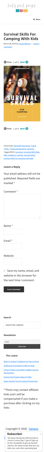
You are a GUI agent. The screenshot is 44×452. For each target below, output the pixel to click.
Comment (11, 191)
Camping (19, 152)
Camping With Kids (31, 152)
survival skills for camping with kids (18, 158)
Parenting (26, 145)
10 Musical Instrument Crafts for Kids (19, 365)
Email (8, 241)
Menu (38, 19)
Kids (5, 155)
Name (8, 226)
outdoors (12, 155)
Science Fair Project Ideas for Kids (18, 377)
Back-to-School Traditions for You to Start (21, 361)
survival (20, 155)
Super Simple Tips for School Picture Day (21, 381)
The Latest (12, 355)
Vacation (30, 149)
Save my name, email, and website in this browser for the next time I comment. (21, 275)
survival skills (29, 155)
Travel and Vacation (18, 149)
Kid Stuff (17, 145)
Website (9, 256)
